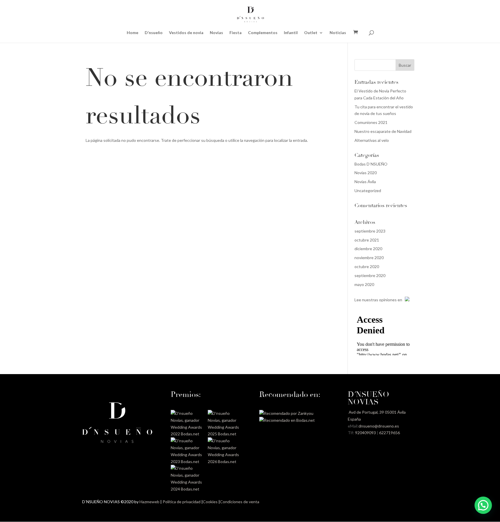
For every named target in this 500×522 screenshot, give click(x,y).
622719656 (389, 432)
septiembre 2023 (369, 231)
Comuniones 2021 (370, 122)
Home (132, 33)
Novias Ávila (365, 181)
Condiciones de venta (239, 501)
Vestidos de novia (186, 33)
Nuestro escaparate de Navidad (382, 131)
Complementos (262, 33)
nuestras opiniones (379, 299)
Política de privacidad (182, 501)
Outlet (310, 33)
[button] (483, 505)
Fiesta (235, 33)
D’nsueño (154, 33)
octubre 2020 (366, 266)
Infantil (291, 33)
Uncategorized (367, 190)
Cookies (210, 501)
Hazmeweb (149, 501)
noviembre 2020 (369, 257)
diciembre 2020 (368, 248)
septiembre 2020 (369, 275)
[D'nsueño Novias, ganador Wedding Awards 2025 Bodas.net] (224, 433)
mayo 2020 (364, 284)
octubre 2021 (366, 239)
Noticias (338, 33)
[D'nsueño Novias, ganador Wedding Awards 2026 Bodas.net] (224, 461)
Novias (216, 33)
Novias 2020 (365, 172)
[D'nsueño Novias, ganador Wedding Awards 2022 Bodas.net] (187, 433)
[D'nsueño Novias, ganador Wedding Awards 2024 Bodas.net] (187, 488)
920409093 (365, 432)
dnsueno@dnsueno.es (379, 425)
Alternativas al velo (371, 140)
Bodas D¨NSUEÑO (370, 163)
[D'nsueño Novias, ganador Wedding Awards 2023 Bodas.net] (187, 461)
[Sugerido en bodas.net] (287, 420)
